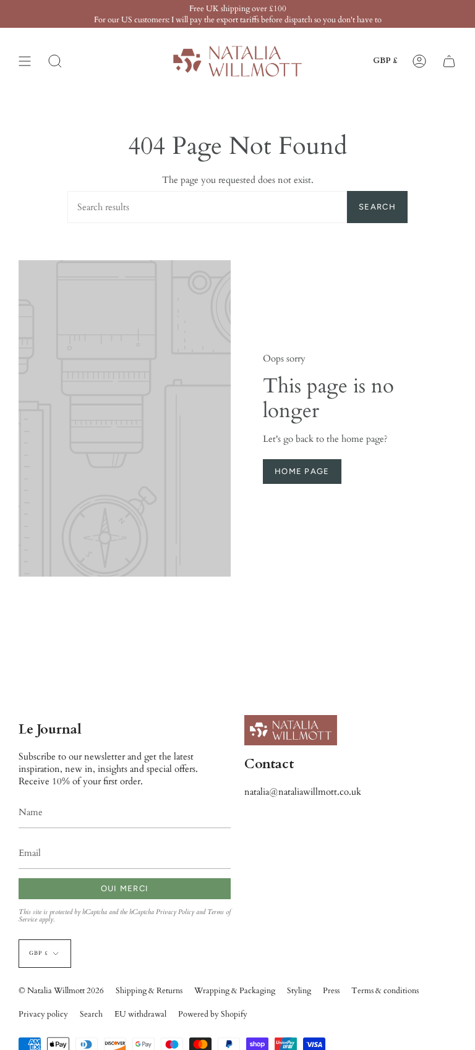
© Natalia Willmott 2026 (61, 990)
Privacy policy (43, 1014)
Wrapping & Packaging (234, 990)
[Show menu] (24, 61)
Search (377, 206)
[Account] (419, 61)
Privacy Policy (175, 912)
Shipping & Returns (149, 990)
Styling (299, 990)
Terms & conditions (385, 990)
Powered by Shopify (212, 1014)
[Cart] (449, 61)
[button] (55, 61)
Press (331, 990)
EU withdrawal (140, 1014)
